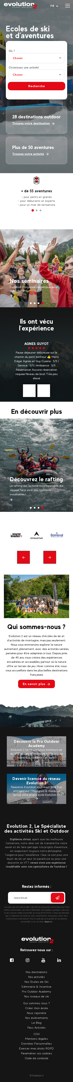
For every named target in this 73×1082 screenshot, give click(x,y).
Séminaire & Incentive (36, 986)
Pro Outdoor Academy (36, 991)
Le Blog (37, 1022)
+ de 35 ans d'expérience (36, 191)
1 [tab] (33, 211)
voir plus (36, 378)
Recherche (36, 86)
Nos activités (36, 976)
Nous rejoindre (36, 1013)
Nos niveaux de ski (36, 996)
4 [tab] (42, 303)
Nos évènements (36, 1017)
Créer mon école (36, 1008)
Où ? (12, 51)
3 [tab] (40, 211)
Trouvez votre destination (31, 123)
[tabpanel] (36, 191)
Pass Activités (28, 270)
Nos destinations (36, 972)
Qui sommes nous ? (36, 1003)
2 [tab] (37, 211)
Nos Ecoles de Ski (37, 981)
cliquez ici (48, 922)
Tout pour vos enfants (28, 472)
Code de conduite (36, 1058)
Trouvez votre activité (28, 154)
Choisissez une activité (24, 67)
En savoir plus (34, 684)
